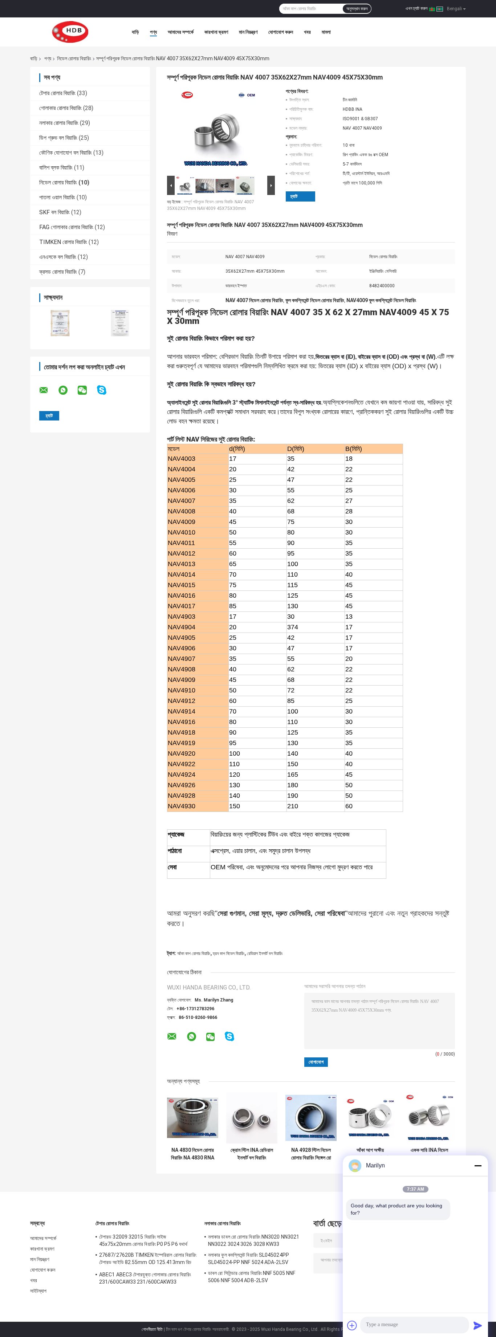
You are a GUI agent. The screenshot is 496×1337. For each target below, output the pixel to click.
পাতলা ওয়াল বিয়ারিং (57, 197)
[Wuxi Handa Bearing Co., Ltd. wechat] (87, 390)
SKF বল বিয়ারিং (54, 212)
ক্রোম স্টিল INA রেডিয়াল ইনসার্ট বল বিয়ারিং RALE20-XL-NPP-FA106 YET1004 (252, 1154)
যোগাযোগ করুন (280, 32)
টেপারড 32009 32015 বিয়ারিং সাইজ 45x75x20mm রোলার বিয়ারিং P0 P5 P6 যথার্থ (143, 1240)
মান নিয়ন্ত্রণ (248, 32)
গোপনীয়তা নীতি (152, 1329)
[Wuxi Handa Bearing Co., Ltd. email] (48, 390)
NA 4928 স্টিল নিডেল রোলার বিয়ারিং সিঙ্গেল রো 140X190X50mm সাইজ (311, 1154)
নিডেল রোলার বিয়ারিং (74, 58)
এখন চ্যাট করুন (416, 8)
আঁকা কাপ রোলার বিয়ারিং (194, 953)
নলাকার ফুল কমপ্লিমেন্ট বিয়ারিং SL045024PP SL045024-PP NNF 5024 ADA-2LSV (248, 1258)
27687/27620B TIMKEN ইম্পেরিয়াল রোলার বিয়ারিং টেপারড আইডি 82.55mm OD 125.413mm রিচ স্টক (147, 1259)
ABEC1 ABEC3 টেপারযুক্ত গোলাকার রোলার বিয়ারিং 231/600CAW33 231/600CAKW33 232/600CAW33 (145, 1279)
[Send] (478, 1325)
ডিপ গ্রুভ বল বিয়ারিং (58, 137)
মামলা (326, 32)
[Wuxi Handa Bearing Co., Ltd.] (70, 32)
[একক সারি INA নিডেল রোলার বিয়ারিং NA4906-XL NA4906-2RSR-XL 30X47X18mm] (429, 1117)
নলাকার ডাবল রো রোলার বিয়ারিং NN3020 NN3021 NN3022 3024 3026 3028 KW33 (253, 1240)
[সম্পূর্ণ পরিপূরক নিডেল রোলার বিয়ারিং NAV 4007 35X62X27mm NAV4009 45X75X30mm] (218, 131)
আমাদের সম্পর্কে (181, 32)
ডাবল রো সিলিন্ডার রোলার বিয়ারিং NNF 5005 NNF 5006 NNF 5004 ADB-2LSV (251, 1276)
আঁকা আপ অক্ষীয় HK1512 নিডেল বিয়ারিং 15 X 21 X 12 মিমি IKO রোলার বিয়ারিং (370, 1154)
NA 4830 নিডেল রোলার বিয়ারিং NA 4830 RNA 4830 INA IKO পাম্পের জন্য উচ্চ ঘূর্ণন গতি (192, 1154)
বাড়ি (135, 32)
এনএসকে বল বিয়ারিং (57, 256)
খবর (307, 32)
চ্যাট (293, 196)
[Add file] (352, 1325)
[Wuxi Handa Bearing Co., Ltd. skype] (106, 390)
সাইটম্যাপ (38, 1291)
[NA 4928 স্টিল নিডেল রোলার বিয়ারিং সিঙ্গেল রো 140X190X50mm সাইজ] (311, 1117)
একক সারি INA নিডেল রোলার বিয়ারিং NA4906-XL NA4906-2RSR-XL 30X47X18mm (429, 1154)
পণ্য (153, 32)
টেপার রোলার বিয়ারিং (57, 93)
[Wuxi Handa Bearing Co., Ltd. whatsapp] (67, 390)
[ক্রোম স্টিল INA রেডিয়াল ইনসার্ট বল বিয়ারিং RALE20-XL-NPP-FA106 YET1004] (251, 1117)
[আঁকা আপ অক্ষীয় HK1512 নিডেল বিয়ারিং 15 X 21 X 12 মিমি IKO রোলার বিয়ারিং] (370, 1117)
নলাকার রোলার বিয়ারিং (58, 122)
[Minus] (477, 1165)
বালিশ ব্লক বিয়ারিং (56, 167)
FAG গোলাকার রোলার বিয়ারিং (66, 227)
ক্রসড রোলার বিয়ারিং (58, 271)
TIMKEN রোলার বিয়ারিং (63, 242)
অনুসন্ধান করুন (356, 8)
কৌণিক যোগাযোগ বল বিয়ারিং (65, 152)
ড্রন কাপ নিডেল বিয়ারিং (229, 953)
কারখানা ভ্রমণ (216, 32)
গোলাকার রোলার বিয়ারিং (60, 108)
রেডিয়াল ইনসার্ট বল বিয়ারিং (265, 953)
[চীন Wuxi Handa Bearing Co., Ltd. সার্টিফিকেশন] (60, 323)
